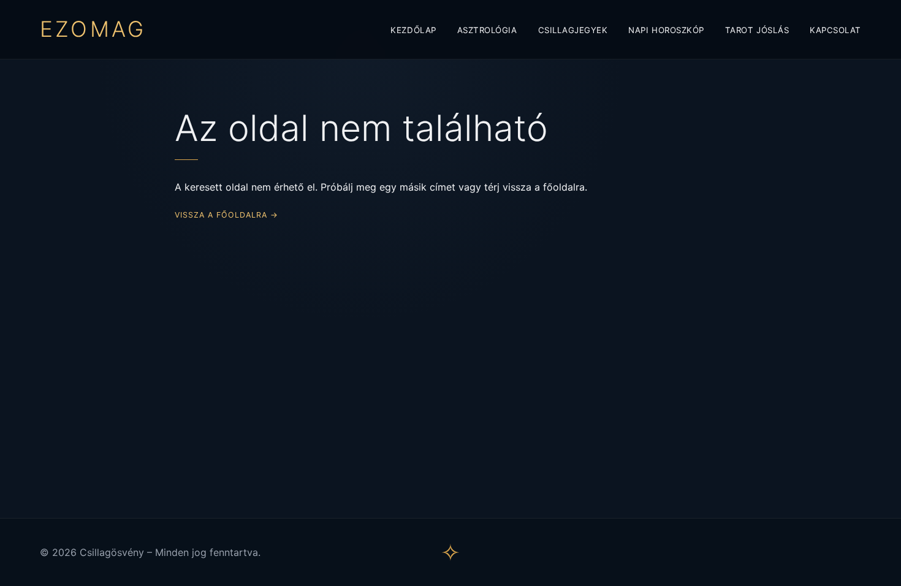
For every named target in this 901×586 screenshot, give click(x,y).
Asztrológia (487, 30)
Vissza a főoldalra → (226, 214)
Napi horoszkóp (666, 30)
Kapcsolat (835, 30)
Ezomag (93, 29)
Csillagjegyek (573, 30)
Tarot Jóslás (757, 30)
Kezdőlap (413, 30)
